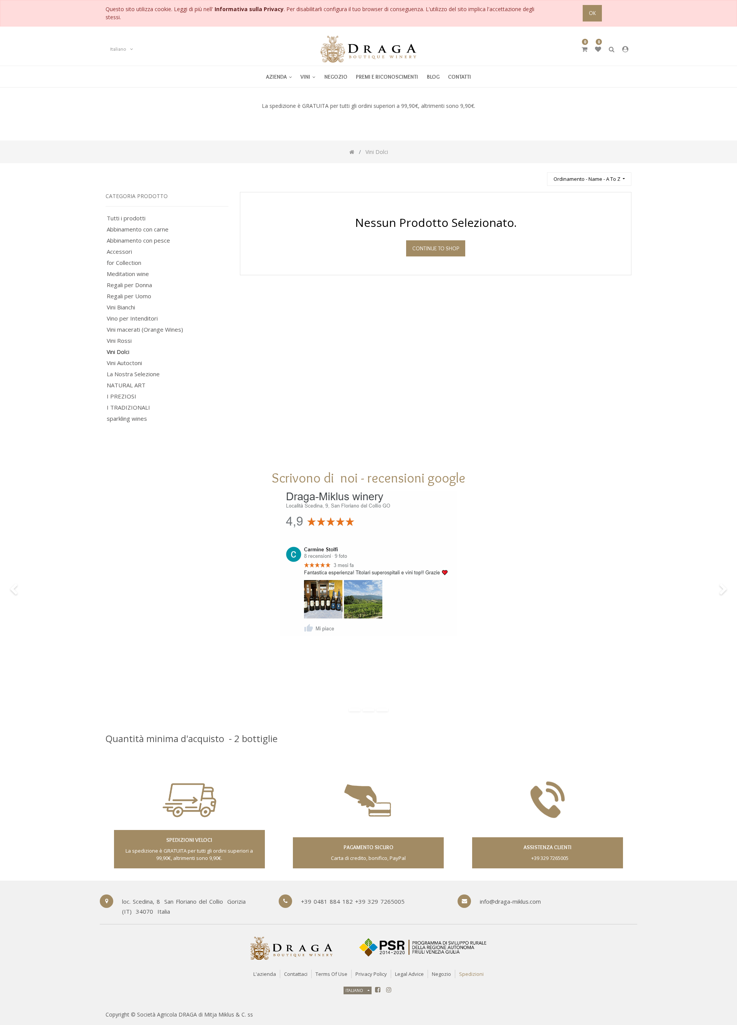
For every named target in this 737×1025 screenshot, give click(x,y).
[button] (589, 179)
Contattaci (295, 973)
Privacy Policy (371, 973)
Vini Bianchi (121, 307)
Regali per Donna (129, 285)
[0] (584, 49)
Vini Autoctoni (124, 363)
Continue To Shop (435, 248)
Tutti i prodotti (126, 218)
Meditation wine (128, 274)
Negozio (441, 973)
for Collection (124, 262)
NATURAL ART (126, 385)
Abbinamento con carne (138, 229)
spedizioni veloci (189, 840)
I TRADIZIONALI (128, 407)
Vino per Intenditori (132, 318)
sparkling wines (127, 418)
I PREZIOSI (121, 396)
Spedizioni (471, 973)
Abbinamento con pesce (138, 240)
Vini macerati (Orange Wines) (145, 329)
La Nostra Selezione (133, 374)
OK (592, 13)
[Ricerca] (538, 175)
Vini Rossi (119, 340)
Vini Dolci (118, 352)
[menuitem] (308, 76)
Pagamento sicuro (368, 847)
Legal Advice (409, 973)
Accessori (119, 251)
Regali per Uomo (129, 296)
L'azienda (264, 973)
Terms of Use (331, 973)
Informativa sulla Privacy (249, 9)
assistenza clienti (548, 847)
